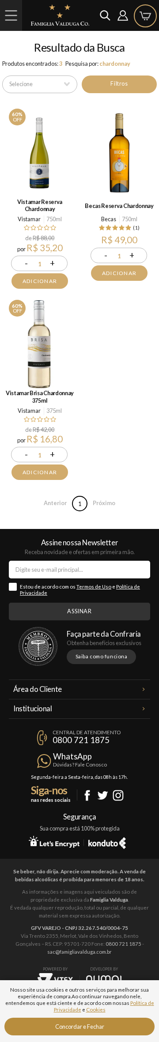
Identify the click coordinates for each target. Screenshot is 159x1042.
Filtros (119, 83)
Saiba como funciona (102, 656)
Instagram (118, 795)
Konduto (107, 841)
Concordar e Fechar (79, 1026)
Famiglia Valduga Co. (60, 15)
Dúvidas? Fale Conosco (80, 764)
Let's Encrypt (54, 841)
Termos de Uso (93, 586)
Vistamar (29, 219)
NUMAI (103, 979)
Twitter (102, 795)
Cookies (96, 1009)
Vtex (55, 979)
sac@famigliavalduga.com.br (79, 952)
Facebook (87, 795)
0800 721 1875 (81, 740)
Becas (108, 219)
